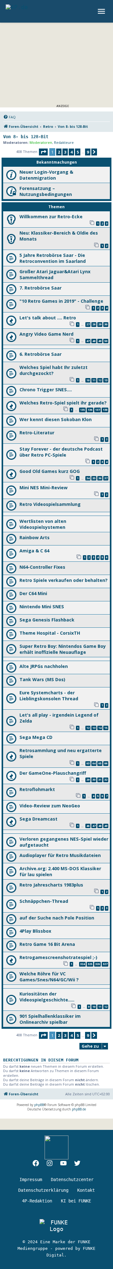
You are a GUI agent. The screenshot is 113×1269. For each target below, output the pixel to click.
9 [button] (88, 152)
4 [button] (71, 152)
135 (82, 410)
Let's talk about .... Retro (47, 318)
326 (97, 964)
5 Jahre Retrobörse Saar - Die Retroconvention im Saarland (52, 258)
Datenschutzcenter (72, 1179)
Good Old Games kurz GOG (49, 471)
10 (87, 380)
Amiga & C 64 (34, 551)
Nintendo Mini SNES (41, 607)
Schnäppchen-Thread (43, 901)
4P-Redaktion (37, 1200)
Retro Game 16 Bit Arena (47, 944)
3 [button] (65, 152)
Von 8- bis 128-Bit (25, 136)
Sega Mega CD (35, 737)
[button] (43, 152)
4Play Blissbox (35, 931)
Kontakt (86, 1190)
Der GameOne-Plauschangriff (52, 773)
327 (105, 964)
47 (87, 341)
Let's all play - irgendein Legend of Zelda (59, 718)
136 (90, 410)
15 (105, 728)
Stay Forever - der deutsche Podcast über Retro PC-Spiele (61, 452)
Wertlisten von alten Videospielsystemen (42, 524)
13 (105, 380)
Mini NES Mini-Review (43, 488)
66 (105, 763)
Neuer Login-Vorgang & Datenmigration (46, 175)
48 (93, 341)
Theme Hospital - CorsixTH (49, 633)
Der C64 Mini (33, 593)
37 (105, 478)
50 (105, 341)
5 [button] (78, 152)
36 (99, 478)
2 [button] (59, 152)
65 (99, 763)
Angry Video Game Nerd (46, 334)
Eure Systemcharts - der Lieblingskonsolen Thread (48, 696)
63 (87, 763)
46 (87, 826)
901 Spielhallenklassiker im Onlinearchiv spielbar (50, 1019)
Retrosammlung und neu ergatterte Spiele (60, 753)
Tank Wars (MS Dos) (42, 679)
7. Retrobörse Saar (40, 288)
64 (93, 763)
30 (105, 324)
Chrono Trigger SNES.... (45, 390)
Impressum (30, 1179)
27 (87, 324)
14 (99, 728)
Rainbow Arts (34, 537)
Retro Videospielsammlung (50, 504)
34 (87, 478)
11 (93, 380)
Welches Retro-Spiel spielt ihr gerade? (63, 403)
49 (99, 341)
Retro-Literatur (36, 433)
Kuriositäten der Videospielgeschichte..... (46, 997)
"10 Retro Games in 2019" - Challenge (61, 301)
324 (82, 964)
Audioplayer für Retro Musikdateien (60, 855)
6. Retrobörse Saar (40, 354)
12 (99, 380)
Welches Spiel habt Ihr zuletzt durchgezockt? (53, 370)
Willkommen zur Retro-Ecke (51, 217)
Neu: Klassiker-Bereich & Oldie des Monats (58, 236)
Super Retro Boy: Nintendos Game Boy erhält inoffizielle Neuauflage (62, 649)
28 (93, 324)
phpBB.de (79, 1109)
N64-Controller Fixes (42, 567)
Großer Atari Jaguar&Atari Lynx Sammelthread (54, 274)
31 (99, 780)
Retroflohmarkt (37, 789)
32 (105, 780)
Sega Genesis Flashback (46, 620)
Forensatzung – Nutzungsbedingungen (45, 191)
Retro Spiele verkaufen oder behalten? (63, 580)
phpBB (39, 1105)
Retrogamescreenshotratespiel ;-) (58, 957)
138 (105, 410)
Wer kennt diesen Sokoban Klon (55, 419)
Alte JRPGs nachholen (43, 666)
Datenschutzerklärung (43, 1190)
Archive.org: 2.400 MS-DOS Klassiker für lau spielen (60, 871)
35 (93, 478)
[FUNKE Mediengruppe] (56, 1225)
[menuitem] (9, 117)
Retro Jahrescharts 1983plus (51, 885)
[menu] (102, 11)
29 (99, 324)
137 (97, 410)
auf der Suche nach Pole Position (56, 918)
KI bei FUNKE (76, 1200)
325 (90, 964)
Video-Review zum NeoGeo (49, 806)
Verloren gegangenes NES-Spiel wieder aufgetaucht (63, 842)
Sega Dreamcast (38, 819)
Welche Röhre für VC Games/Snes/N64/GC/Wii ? (49, 977)
